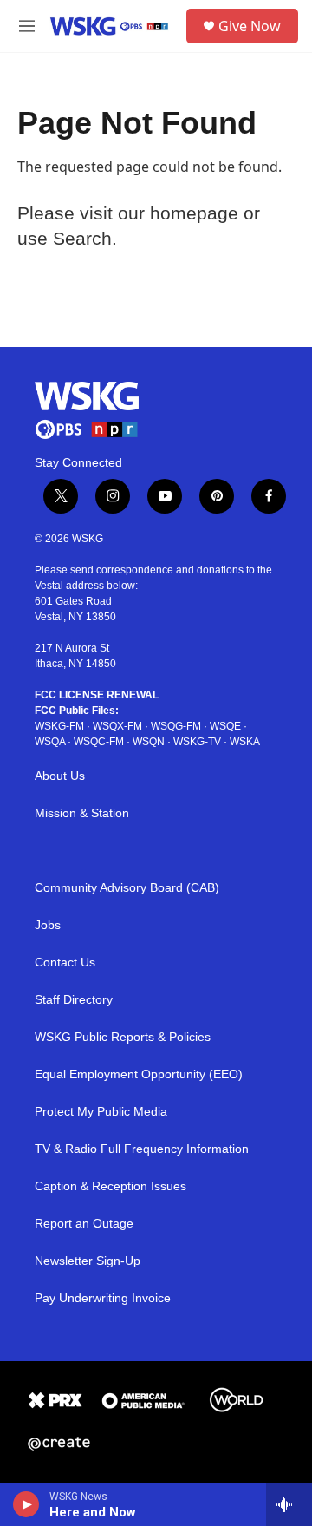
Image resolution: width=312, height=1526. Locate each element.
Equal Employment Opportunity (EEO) (139, 1074)
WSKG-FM (59, 726)
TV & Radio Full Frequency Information (142, 1149)
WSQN (149, 742)
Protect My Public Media (101, 1111)
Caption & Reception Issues (110, 1186)
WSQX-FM (117, 726)
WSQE (225, 726)
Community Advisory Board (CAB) (127, 887)
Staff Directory (74, 999)
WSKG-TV (197, 742)
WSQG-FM (176, 726)
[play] (26, 1504)
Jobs (48, 925)
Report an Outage (84, 1223)
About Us (60, 776)
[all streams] (289, 1504)
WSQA (50, 742)
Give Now (249, 26)
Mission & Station (82, 813)
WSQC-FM (99, 742)
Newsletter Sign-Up (87, 1260)
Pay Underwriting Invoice (103, 1298)
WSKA (245, 742)
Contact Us (65, 962)
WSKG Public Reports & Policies (123, 1037)
